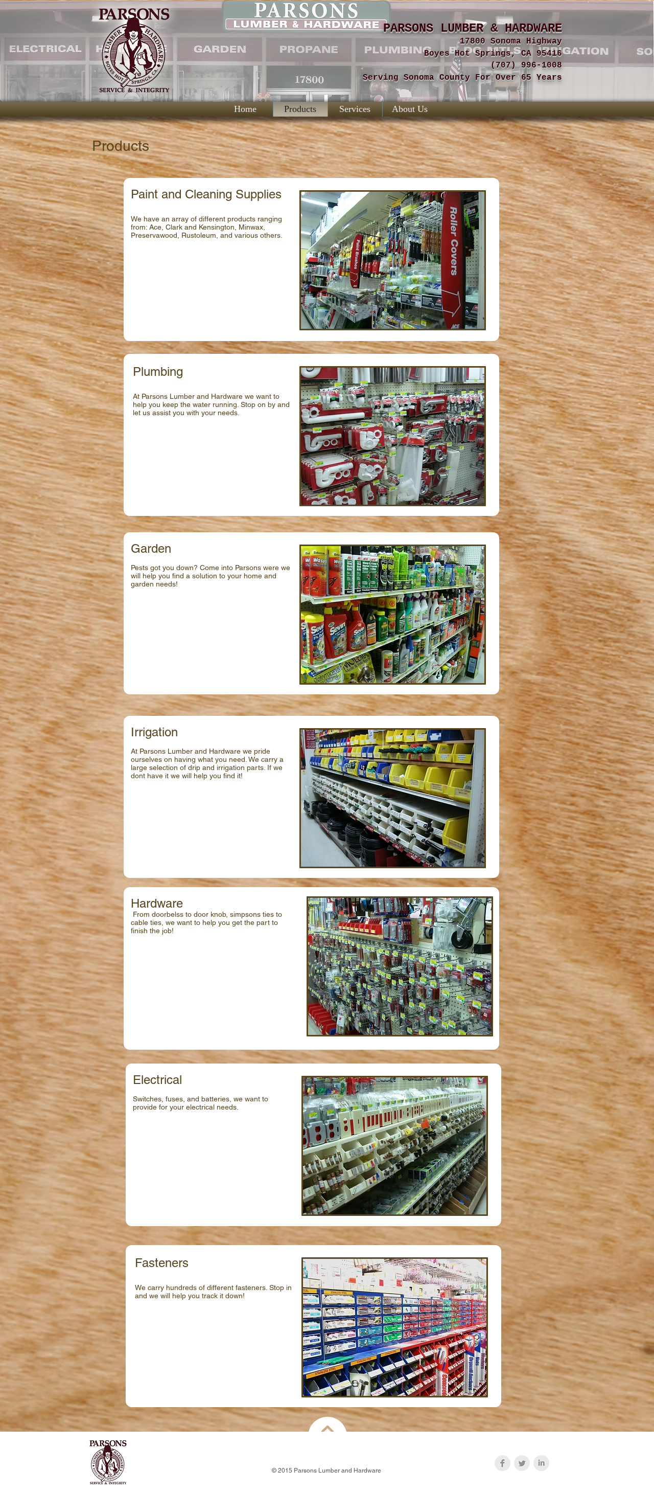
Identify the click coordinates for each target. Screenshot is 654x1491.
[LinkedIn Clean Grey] (541, 1463)
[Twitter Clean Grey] (522, 1463)
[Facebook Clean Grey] (502, 1463)
